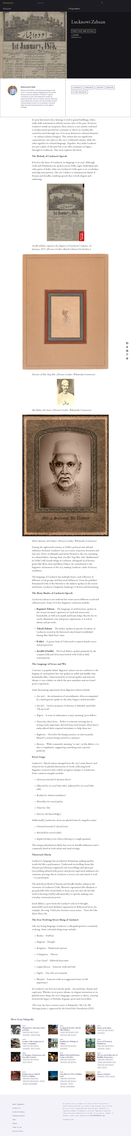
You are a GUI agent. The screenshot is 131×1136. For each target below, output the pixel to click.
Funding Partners (18, 1116)
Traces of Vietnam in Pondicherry (104, 1042)
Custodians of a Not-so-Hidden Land (71, 1075)
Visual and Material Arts (69, 1032)
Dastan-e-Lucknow (103, 1074)
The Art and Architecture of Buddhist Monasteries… (107, 1056)
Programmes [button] (74, 8)
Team (13, 1119)
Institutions (35, 1035)
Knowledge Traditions (67, 1059)
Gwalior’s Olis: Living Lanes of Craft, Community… (33, 1042)
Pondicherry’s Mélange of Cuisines (69, 1042)
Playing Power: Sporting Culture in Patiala (33, 1029)
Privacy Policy (17, 1131)
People (108, 1048)
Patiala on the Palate (104, 1028)
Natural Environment (30, 1084)
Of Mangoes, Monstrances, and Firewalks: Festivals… (33, 1056)
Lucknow (76, 87)
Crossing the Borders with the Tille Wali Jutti (70, 1029)
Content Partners (18, 1112)
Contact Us (16, 1108)
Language (89, 87)
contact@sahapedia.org (96, 1115)
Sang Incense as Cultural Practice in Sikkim (31, 1075)
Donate (14, 1123)
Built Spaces (35, 1048)
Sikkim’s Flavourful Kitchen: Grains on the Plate (70, 1056)
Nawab (110, 87)
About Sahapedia (18, 1104)
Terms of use (17, 1127)
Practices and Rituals (83, 31)
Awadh (100, 87)
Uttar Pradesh (79, 92)
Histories (26, 1035)
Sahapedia (8, 3)
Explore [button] (7, 8)
